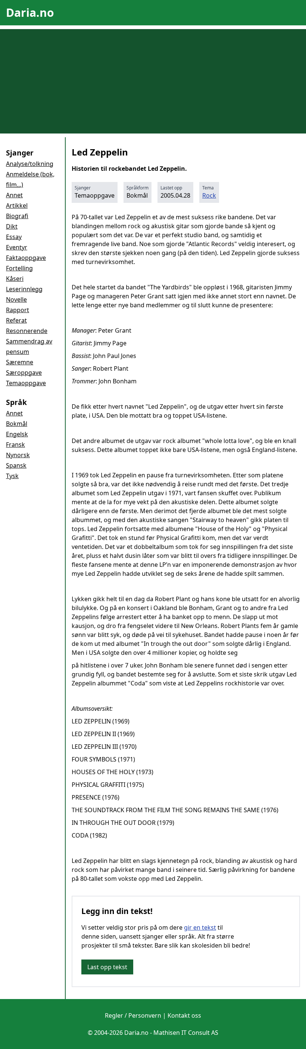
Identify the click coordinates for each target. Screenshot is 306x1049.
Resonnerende (26, 331)
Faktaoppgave (26, 258)
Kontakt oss (184, 1015)
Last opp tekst (107, 967)
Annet (14, 195)
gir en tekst (200, 927)
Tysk (12, 476)
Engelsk (17, 434)
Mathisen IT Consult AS (185, 1032)
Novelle (16, 299)
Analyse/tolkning (29, 164)
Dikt (12, 226)
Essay (14, 237)
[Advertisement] (153, 81)
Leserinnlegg (24, 289)
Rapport (17, 310)
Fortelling (19, 268)
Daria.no (30, 12)
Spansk (16, 465)
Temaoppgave (26, 383)
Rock (209, 195)
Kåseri (15, 278)
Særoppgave (24, 372)
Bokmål (16, 424)
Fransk (15, 444)
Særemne (19, 362)
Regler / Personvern (133, 1015)
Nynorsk (18, 455)
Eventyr (16, 247)
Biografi (17, 216)
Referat (16, 320)
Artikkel (17, 205)
